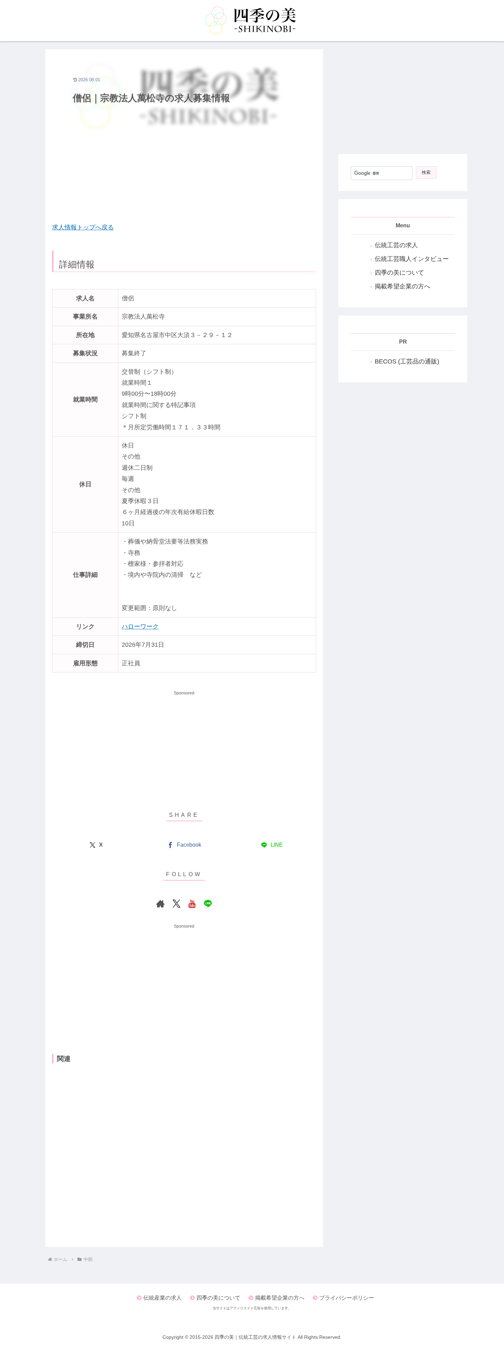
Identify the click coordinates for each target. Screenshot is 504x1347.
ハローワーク (140, 626)
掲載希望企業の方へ (402, 286)
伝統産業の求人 (162, 1298)
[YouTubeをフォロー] (192, 903)
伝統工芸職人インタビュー (412, 258)
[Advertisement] (184, 167)
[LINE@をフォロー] (208, 903)
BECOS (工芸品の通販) (407, 361)
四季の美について (399, 272)
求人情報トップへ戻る (83, 227)
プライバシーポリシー (346, 1298)
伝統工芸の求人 (396, 245)
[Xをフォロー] (176, 903)
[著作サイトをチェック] (160, 903)
